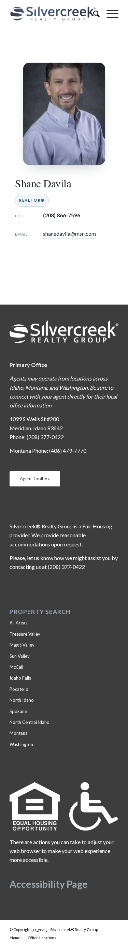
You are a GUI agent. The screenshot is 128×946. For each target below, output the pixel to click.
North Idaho (22, 700)
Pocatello (19, 689)
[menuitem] (93, 13)
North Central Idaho (29, 722)
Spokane (18, 711)
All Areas (18, 622)
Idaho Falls (20, 678)
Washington (21, 744)
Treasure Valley (25, 634)
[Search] (93, 13)
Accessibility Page (49, 884)
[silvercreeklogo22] (53, 13)
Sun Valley (20, 656)
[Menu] (109, 13)
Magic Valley (22, 645)
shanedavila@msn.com (69, 233)
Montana (19, 733)
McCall (16, 667)
